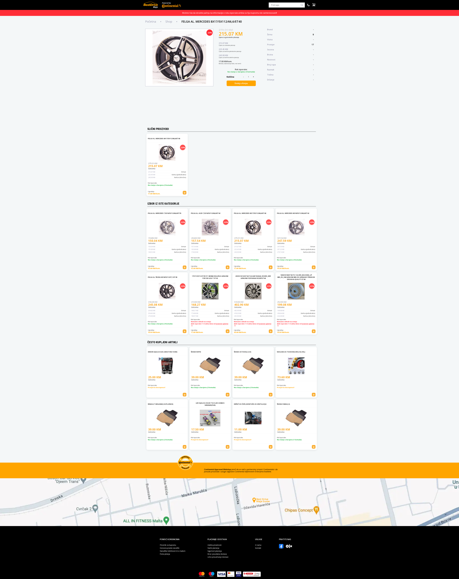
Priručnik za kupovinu (168, 545)
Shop (168, 21)
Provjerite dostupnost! (156, 387)
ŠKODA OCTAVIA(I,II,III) (242, 352)
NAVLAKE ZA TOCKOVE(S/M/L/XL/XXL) (291, 352)
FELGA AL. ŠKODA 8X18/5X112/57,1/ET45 (162, 277)
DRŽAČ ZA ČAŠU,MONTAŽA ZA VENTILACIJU (250, 404)
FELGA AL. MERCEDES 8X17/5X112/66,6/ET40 (164, 138)
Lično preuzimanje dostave (218, 557)
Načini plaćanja (213, 548)
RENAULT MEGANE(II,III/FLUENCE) (160, 404)
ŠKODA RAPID (196, 352)
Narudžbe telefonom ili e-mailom (172, 551)
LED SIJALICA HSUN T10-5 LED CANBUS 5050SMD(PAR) (210, 404)
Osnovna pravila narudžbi (169, 548)
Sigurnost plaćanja (215, 551)
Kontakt (258, 548)
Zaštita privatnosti (214, 545)
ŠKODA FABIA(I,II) (283, 404)
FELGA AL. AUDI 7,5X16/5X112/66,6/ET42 (205, 213)
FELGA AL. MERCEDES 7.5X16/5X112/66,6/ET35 (164, 213)
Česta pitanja (165, 554)
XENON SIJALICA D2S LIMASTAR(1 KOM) (162, 352)
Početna (150, 21)
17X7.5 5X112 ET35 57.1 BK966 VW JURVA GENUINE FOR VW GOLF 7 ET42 (210, 277)
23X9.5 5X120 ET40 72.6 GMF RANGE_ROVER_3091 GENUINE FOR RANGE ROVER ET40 (253, 277)
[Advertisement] (229, 107)
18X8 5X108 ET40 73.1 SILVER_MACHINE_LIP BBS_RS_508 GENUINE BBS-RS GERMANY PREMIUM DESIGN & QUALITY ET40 (296, 277)
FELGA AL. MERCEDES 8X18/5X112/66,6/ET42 (293, 213)
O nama (258, 545)
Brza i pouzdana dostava (217, 554)
